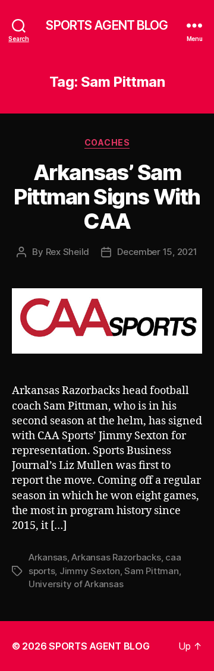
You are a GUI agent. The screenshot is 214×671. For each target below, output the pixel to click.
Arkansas (48, 557)
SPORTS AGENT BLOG (107, 25)
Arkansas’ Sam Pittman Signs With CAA (107, 196)
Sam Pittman (151, 571)
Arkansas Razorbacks (115, 557)
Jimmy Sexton (89, 571)
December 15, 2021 (157, 251)
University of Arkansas (76, 584)
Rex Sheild (67, 251)
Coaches (107, 142)
